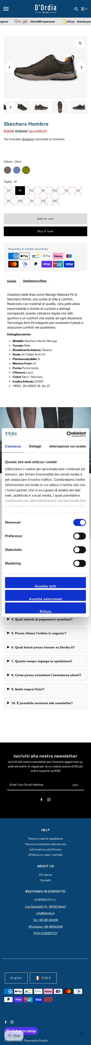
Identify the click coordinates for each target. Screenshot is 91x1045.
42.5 (54, 190)
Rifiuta (45, 611)
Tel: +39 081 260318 (45, 920)
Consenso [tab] (13, 446)
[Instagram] (48, 800)
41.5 (31, 190)
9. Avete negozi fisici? (27, 689)
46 (32, 200)
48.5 (54, 200)
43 (66, 190)
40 (8, 190)
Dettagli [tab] (35, 446)
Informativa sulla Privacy (45, 849)
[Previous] (10, 67)
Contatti (45, 880)
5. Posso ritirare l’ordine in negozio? (38, 633)
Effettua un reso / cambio (45, 854)
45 (8, 200)
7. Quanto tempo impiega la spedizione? (41, 661)
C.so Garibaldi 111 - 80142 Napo (45, 906)
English (16, 978)
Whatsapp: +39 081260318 (45, 926)
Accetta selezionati (45, 599)
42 (43, 190)
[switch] (79, 536)
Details (11, 281)
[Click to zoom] (80, 43)
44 (78, 190)
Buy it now (45, 231)
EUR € (46, 978)
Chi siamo (45, 874)
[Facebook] (41, 800)
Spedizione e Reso (35, 280)
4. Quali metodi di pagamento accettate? (42, 619)
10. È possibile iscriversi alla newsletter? (42, 703)
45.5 (20, 200)
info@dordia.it (45, 913)
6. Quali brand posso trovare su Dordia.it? (43, 647)
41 (20, 190)
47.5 (43, 200)
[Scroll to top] (82, 1033)
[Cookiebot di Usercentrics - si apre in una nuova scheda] (66, 434)
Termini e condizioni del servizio (45, 844)
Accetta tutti (45, 586)
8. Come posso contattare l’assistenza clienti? (46, 675)
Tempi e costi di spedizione (45, 838)
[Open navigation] (17, 8)
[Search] (76, 8)
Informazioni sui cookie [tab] (67, 446)
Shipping (28, 139)
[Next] (81, 67)
